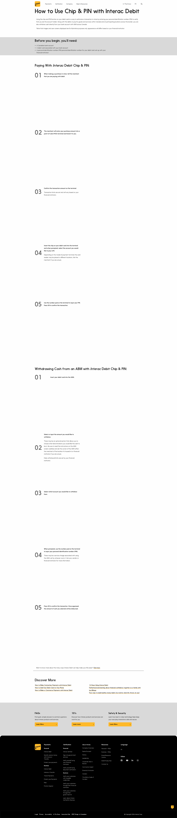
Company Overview (88, 748)
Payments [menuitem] (48, 4)
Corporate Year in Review (87, 762)
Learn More (40, 724)
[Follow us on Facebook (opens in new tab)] (123, 761)
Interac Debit (48, 752)
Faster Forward (86, 751)
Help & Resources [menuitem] (81, 4)
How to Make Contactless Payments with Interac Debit (53, 685)
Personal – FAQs (106, 748)
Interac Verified (67, 752)
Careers (84, 774)
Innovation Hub (66, 814)
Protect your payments (50, 762)
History (84, 755)
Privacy (41, 814)
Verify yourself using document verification (69, 768)
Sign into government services (69, 756)
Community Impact (87, 767)
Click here (97, 668)
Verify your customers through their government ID (69, 792)
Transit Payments (49, 776)
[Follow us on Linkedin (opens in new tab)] (134, 761)
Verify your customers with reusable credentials (69, 778)
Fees (45, 782)
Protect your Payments (50, 779)
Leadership (85, 758)
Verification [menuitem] (59, 4)
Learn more (77, 724)
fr (135, 4)
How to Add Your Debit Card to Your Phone (49, 688)
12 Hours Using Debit (98, 685)
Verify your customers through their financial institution (69, 785)
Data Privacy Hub (106, 761)
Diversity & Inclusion (88, 770)
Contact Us (104, 764)
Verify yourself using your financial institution (69, 762)
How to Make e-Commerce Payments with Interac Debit (53, 690)
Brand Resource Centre (106, 756)
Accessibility (48, 814)
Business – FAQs (106, 752)
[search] (141, 4)
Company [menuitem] (69, 4)
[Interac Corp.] (37, 4)
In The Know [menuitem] (127, 4)
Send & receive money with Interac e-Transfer (50, 757)
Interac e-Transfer (49, 772)
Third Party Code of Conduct (88, 778)
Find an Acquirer (48, 786)
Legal (36, 814)
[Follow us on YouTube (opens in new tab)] (128, 761)
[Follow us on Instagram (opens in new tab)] (139, 761)
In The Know (56, 814)
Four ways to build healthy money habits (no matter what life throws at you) (114, 693)
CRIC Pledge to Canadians (79, 814)
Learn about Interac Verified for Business (69, 799)
